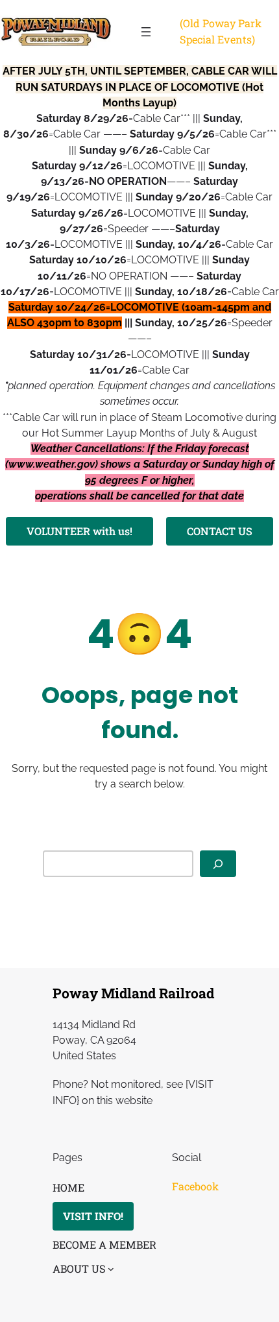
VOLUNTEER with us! (79, 531)
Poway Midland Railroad (133, 993)
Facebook (195, 1186)
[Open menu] (146, 32)
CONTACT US (219, 531)
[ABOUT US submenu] (111, 1269)
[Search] (218, 863)
